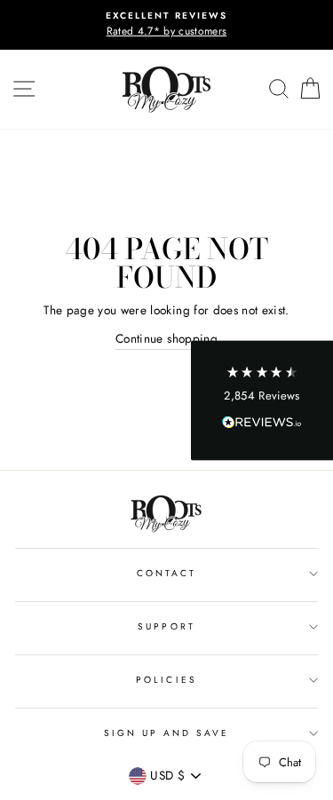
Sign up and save (167, 733)
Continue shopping (166, 338)
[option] (166, 25)
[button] (262, 400)
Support (166, 626)
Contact (166, 573)
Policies (166, 679)
